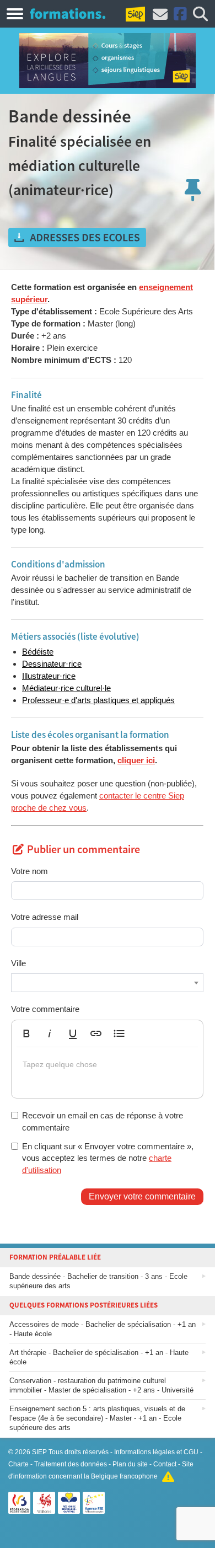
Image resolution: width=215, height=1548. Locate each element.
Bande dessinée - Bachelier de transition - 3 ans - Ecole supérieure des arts (98, 1281)
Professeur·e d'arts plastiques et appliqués (98, 700)
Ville (18, 963)
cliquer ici (136, 760)
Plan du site (130, 1464)
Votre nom (29, 871)
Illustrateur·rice (49, 676)
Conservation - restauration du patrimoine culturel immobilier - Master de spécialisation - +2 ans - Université (101, 1385)
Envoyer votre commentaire (142, 1196)
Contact (164, 1464)
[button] (26, 1033)
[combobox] (107, 982)
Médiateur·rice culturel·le (66, 688)
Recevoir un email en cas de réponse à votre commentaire (102, 1121)
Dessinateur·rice (52, 663)
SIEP (39, 1452)
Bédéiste (37, 651)
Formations (67, 13)
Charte (18, 1464)
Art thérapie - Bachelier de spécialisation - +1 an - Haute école (99, 1357)
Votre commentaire (45, 1009)
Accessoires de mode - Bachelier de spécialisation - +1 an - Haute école (102, 1329)
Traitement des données (70, 1464)
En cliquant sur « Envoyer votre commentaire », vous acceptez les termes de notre (108, 1158)
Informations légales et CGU (156, 1452)
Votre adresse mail (44, 917)
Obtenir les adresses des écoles (77, 238)
